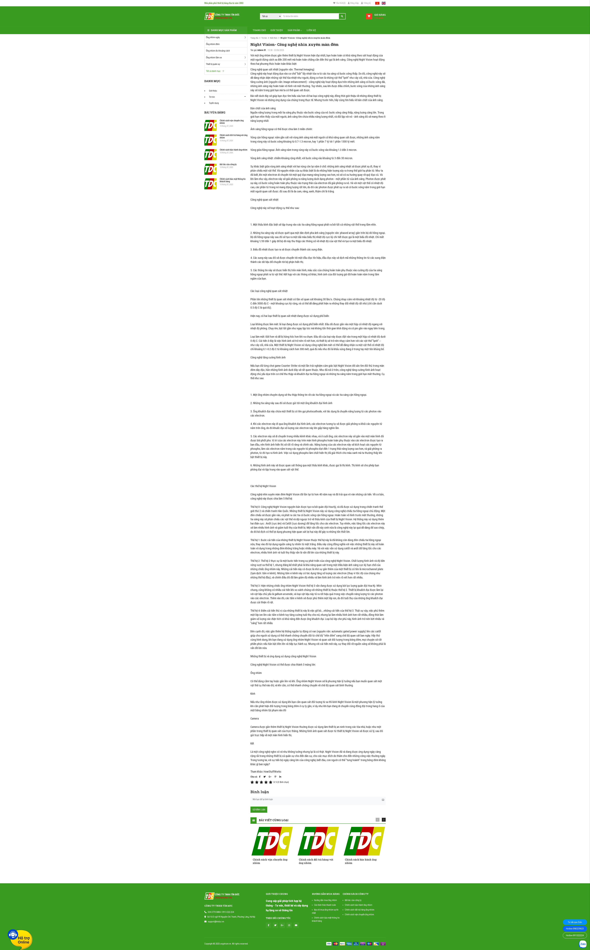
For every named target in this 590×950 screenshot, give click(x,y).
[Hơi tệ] (257, 782)
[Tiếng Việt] (377, 3)
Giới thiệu (276, 30)
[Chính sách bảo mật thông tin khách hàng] (210, 184)
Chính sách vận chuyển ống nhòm (359, 914)
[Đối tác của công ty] (210, 169)
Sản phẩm (294, 30)
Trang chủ (259, 30)
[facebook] (268, 925)
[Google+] (270, 776)
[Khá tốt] (266, 782)
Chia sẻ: (254, 776)
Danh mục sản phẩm (224, 30)
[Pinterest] (275, 776)
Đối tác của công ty (228, 164)
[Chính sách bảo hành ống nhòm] (210, 155)
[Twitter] (265, 776)
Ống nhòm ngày (213, 37)
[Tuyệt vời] (271, 782)
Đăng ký (367, 3)
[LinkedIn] (280, 776)
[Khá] (262, 782)
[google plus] (282, 925)
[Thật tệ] (252, 782)
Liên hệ (311, 30)
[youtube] (296, 925)
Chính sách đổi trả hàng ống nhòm (359, 909)
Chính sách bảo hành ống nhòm (233, 150)
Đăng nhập (354, 3)
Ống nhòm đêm (213, 44)
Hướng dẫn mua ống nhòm (325, 900)
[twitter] (275, 925)
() (341, 3)
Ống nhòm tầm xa (214, 57)
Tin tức (212, 97)
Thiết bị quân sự (213, 64)
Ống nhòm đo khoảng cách (218, 50)
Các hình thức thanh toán (325, 905)
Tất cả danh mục (213, 71)
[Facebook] (259, 776)
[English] (384, 3)
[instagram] (289, 925)
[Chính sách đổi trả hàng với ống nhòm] (210, 140)
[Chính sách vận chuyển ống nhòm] (210, 125)
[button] (384, 820)
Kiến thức (273, 38)
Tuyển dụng (214, 103)
